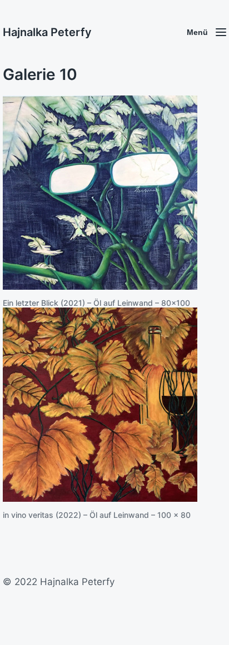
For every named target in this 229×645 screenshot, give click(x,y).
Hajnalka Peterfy (47, 32)
